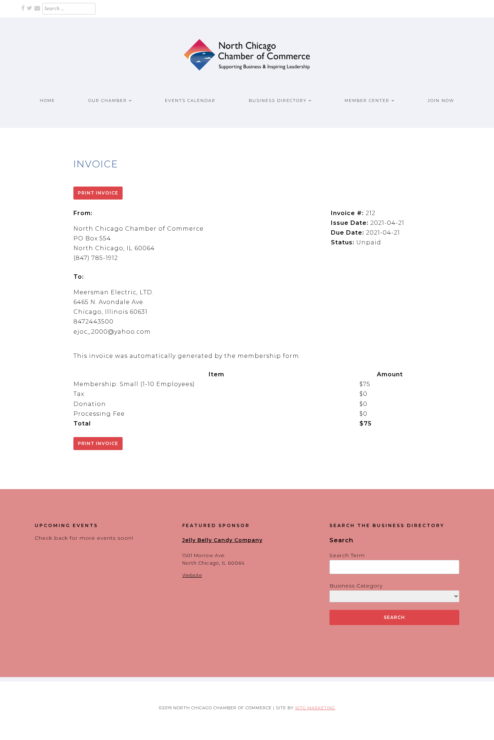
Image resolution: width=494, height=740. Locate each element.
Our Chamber (107, 100)
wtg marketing (315, 707)
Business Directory (278, 100)
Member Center (367, 100)
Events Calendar (190, 100)
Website (192, 575)
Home (47, 100)
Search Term (347, 555)
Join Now (441, 100)
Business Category (356, 585)
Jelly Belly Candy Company (222, 540)
